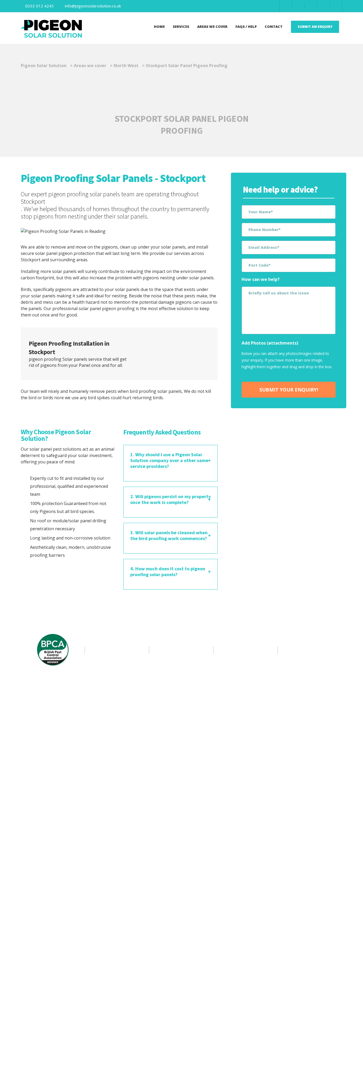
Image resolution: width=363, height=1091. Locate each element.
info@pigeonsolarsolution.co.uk (93, 5)
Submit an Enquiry (315, 26)
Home (159, 26)
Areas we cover (212, 26)
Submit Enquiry (187, 354)
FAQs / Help (246, 26)
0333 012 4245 (39, 5)
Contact (273, 26)
